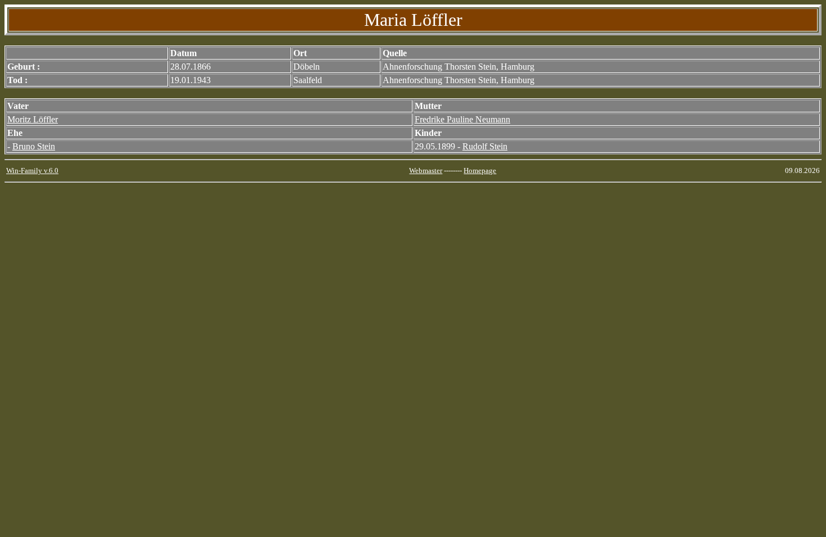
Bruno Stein (33, 146)
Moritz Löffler (32, 119)
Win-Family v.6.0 (32, 170)
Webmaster (425, 170)
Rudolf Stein (484, 146)
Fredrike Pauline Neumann (462, 119)
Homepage (480, 170)
